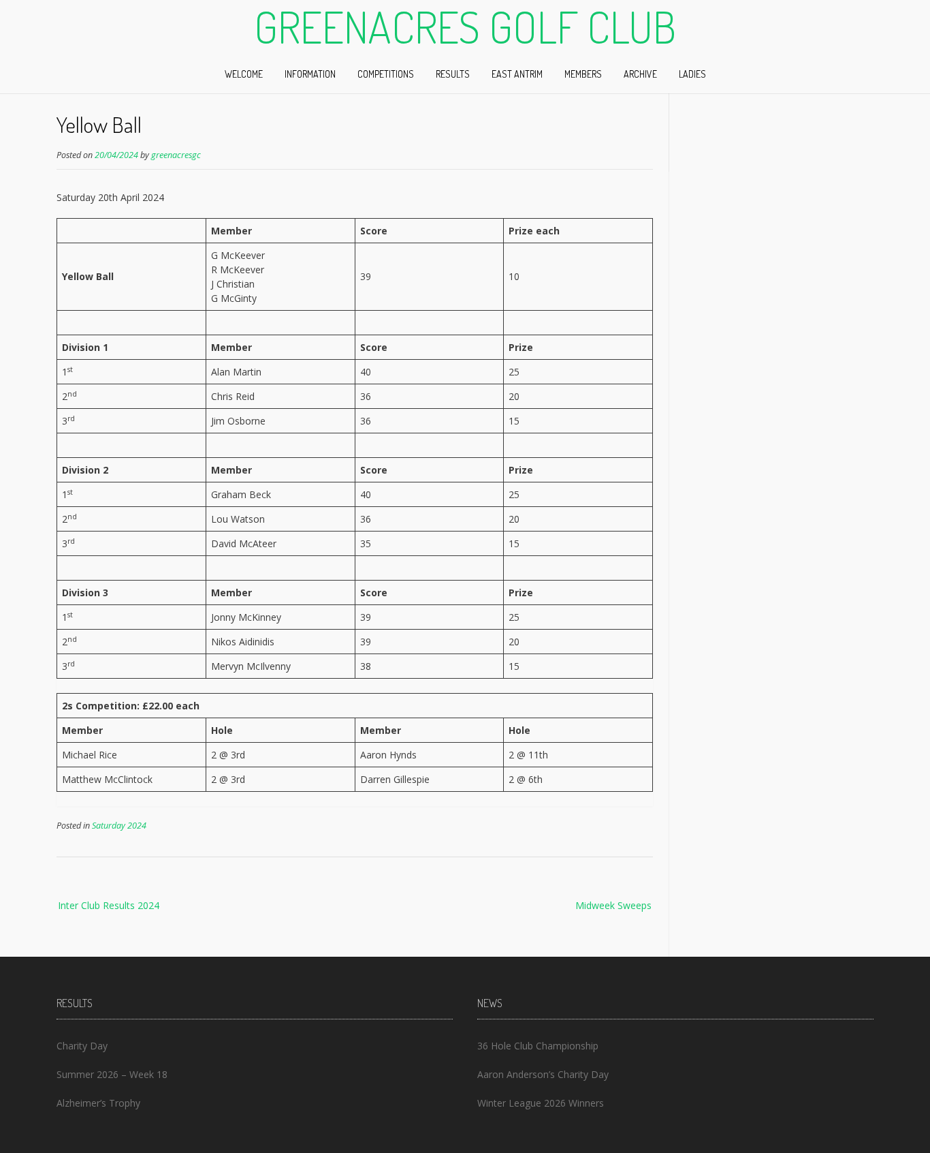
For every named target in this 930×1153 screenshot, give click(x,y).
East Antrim (517, 74)
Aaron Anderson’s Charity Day (543, 1074)
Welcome (244, 74)
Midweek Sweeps (613, 905)
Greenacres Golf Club (465, 26)
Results (453, 74)
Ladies (692, 74)
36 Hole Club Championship (537, 1045)
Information (310, 74)
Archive (640, 74)
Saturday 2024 (119, 825)
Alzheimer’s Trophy (98, 1102)
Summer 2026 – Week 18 (112, 1074)
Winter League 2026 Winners (540, 1102)
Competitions (385, 74)
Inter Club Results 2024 (108, 905)
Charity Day (82, 1045)
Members (583, 74)
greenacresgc (176, 155)
